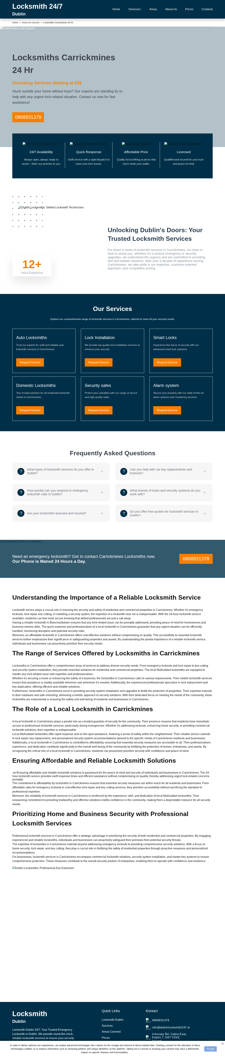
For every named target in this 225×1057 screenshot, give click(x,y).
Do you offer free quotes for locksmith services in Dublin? (164, 513)
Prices (106, 1037)
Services (107, 1025)
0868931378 (28, 117)
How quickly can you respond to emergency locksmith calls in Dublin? (57, 492)
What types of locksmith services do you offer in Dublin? (60, 471)
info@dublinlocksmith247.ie (171, 1027)
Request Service (30, 362)
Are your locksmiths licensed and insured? (56, 513)
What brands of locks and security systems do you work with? (165, 492)
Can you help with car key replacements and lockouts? (161, 471)
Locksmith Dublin (112, 1019)
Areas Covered (111, 1031)
